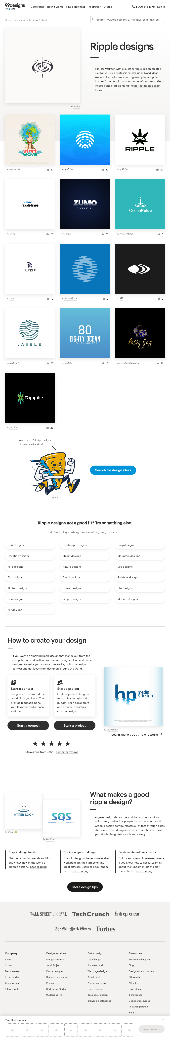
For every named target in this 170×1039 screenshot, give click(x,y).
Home (8, 20)
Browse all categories (99, 1000)
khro (11, 298)
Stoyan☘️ (12, 831)
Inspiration (94, 6)
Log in (161, 6)
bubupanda (14, 169)
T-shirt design (94, 989)
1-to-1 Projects (54, 965)
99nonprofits (12, 989)
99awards (134, 977)
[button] (163, 1019)
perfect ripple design (147, 85)
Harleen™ (14, 362)
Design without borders (141, 971)
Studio (108, 6)
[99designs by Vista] (15, 6)
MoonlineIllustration (129, 362)
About (8, 959)
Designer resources (139, 1000)
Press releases (13, 971)
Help (131, 1012)
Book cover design (97, 994)
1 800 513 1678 (145, 6)
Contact (9, 965)
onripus (67, 233)
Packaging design (97, 983)
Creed (12, 233)
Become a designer (139, 959)
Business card (95, 965)
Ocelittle (68, 362)
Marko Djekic (70, 298)
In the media (12, 977)
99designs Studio (56, 989)
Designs (34, 20)
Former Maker (126, 233)
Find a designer (75, 6)
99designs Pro (54, 994)
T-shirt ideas (135, 994)
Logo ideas (135, 989)
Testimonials (12, 983)
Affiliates (133, 983)
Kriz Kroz (13, 427)
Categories (37, 6)
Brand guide (94, 977)
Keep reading (38, 866)
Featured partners (138, 1006)
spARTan (68, 169)
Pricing (50, 983)
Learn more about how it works (135, 734)
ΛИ (121, 298)
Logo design (94, 959)
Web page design (97, 971)
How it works (55, 6)
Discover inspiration (57, 977)
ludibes (76, 106)
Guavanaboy (112, 729)
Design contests (55, 959)
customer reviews (67, 751)
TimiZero (50, 839)
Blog (131, 965)
